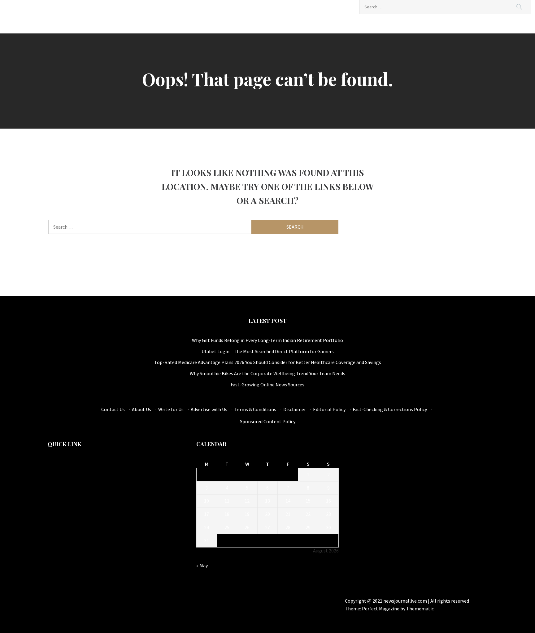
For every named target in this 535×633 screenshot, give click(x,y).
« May (202, 565)
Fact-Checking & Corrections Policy (390, 409)
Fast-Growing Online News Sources (267, 384)
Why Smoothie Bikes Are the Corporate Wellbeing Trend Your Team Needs (267, 373)
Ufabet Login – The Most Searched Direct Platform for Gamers (268, 351)
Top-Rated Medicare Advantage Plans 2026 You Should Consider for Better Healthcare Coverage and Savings (267, 362)
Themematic (420, 608)
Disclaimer (294, 409)
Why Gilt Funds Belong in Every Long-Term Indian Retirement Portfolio (267, 340)
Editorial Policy (329, 409)
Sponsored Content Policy (267, 421)
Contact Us (113, 409)
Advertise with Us (209, 409)
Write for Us (171, 409)
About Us (141, 409)
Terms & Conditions (255, 409)
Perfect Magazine (381, 608)
